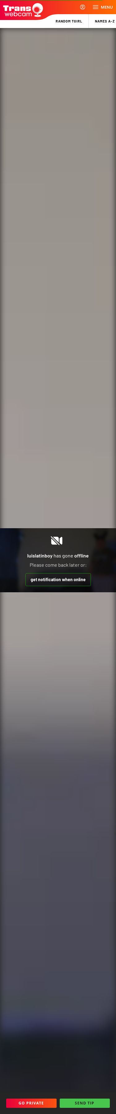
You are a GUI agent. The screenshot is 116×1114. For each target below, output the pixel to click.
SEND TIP (84, 1103)
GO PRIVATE (31, 1103)
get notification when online (58, 579)
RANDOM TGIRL (69, 21)
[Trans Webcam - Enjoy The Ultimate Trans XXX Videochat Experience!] (23, 10)
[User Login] (82, 7)
